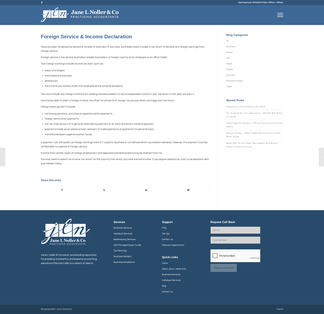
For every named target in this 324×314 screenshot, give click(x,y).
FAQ (164, 228)
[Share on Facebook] (62, 190)
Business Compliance (124, 262)
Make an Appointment (173, 245)
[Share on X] (104, 190)
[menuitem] (279, 15)
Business (230, 46)
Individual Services (123, 233)
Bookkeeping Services (125, 239)
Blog (164, 286)
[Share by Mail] (188, 190)
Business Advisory (122, 256)
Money (229, 52)
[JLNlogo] (80, 16)
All (227, 41)
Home (165, 263)
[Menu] (279, 15)
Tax (228, 58)
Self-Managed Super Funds (127, 245)
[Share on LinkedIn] (146, 190)
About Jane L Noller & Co (174, 269)
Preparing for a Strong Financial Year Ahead (245, 106)
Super (229, 63)
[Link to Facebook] (41, 2)
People (229, 69)
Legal (229, 86)
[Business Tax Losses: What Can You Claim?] (2, 157)
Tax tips (165, 233)
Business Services (123, 228)
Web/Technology (234, 81)
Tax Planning (120, 251)
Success (230, 75)
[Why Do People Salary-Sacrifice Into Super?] (321, 157)
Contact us (167, 239)
